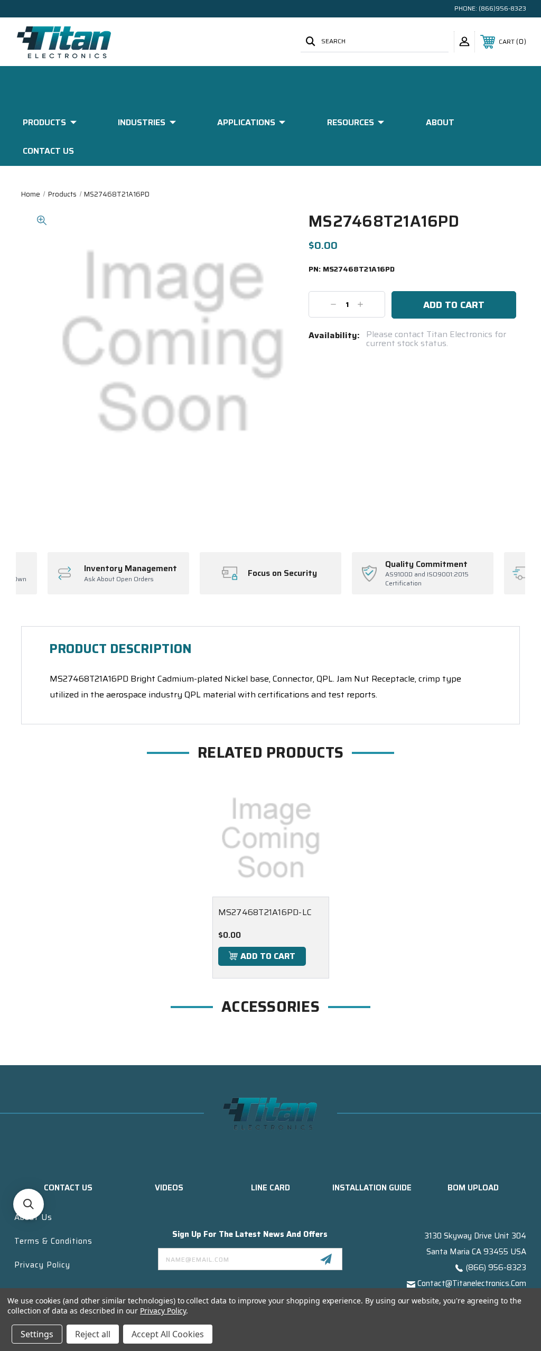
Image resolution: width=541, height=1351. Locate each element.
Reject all (92, 1334)
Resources (350, 122)
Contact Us (48, 150)
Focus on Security (282, 573)
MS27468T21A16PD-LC (265, 912)
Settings (37, 1334)
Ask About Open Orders (119, 579)
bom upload (473, 1187)
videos (169, 1187)
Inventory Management (130, 568)
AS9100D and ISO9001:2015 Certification (427, 579)
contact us (68, 1187)
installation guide (372, 1187)
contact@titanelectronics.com (471, 1283)
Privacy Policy (42, 1265)
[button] (28, 1204)
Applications (246, 122)
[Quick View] (308, 800)
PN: (352, 269)
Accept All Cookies (168, 1334)
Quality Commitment (426, 564)
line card (270, 1187)
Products (44, 122)
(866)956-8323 (502, 8)
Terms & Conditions (53, 1241)
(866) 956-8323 (496, 1267)
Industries (141, 122)
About (440, 122)
